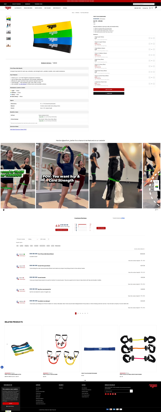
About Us (37, 389)
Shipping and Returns (39, 398)
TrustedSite (61, 388)
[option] (156, 187)
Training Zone (38, 4)
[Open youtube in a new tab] (113, 394)
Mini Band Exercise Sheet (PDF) (18, 129)
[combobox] (33, 239)
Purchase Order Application (86, 389)
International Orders (39, 400)
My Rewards (38, 396)
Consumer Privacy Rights (40, 391)
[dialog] (10, 399)
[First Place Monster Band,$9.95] (100, 348)
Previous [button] (29, 1)
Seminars (27, 4)
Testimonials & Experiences (40, 403)
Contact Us (145, 8)
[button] (47, 175)
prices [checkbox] (52, 245)
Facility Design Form (85, 396)
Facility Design (16, 4)
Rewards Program (85, 391)
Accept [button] (10, 403)
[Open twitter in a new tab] (108, 394)
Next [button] (132, 1)
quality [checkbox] (21, 245)
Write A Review (101, 228)
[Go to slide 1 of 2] (83, 380)
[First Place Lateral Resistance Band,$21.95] (138, 348)
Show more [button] (57, 245)
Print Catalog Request (85, 395)
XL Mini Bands (22, 84)
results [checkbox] (48, 245)
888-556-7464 (137, 8)
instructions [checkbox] (42, 245)
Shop (5, 4)
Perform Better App (85, 393)
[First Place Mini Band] (156, 186)
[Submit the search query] (155, 4)
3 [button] (80, 313)
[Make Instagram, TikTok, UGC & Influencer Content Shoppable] (156, 210)
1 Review (127, 373)
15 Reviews (12, 373)
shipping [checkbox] (26, 245)
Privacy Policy (38, 393)
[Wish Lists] (152, 8)
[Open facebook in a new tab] (106, 394)
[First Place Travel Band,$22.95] (61, 348)
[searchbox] (21, 239)
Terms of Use (38, 395)
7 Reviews (51, 373)
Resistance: (95, 34)
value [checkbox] (31, 245)
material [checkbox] (36, 245)
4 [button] (82, 313)
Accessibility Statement (40, 402)
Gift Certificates (38, 388)
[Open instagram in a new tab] (110, 394)
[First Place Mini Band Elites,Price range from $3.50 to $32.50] (23, 348)
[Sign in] (149, 7)
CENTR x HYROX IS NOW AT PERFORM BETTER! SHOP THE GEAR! (80, 1)
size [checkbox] (17, 245)
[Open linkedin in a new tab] (115, 394)
